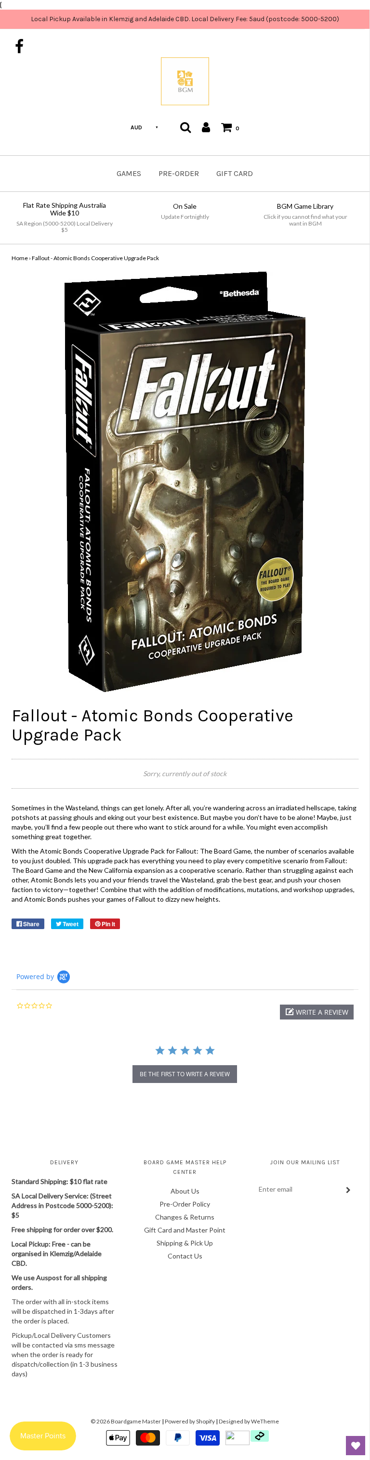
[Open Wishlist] (355, 1445)
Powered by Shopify (190, 1421)
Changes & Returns (184, 1217)
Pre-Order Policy (184, 1204)
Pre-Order (179, 173)
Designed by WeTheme (249, 1421)
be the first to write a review (185, 1074)
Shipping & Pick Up (185, 1243)
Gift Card (234, 173)
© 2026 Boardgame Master (126, 1421)
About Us (185, 1191)
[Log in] (206, 127)
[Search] (185, 127)
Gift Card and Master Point (184, 1230)
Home (20, 258)
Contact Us (185, 1256)
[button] (317, 1012)
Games (129, 173)
